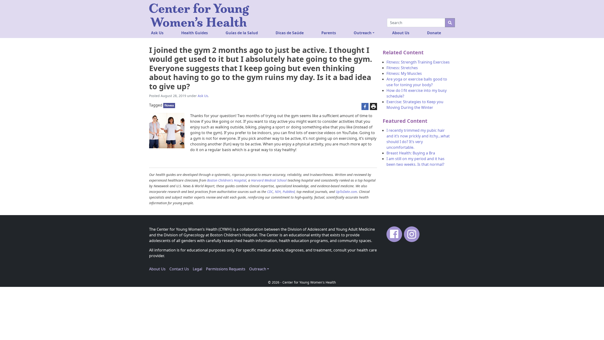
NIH (278, 191)
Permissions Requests (225, 269)
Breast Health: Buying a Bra (410, 153)
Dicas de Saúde (290, 32)
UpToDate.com (346, 191)
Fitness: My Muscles (404, 73)
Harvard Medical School (269, 180)
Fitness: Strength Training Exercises (418, 62)
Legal (197, 269)
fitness (169, 105)
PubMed (289, 191)
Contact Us (179, 269)
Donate (434, 32)
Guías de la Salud (242, 32)
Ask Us (157, 32)
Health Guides (194, 32)
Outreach (363, 32)
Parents (328, 32)
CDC (270, 191)
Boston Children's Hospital (226, 180)
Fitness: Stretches (402, 67)
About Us (400, 32)
